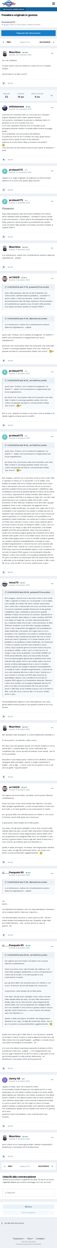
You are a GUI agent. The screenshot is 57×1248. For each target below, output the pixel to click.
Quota (10, 83)
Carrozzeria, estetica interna (28, 24)
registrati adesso (10, 1182)
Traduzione (18, 1238)
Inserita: (20, 55)
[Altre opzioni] (52, 53)
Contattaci (40, 1238)
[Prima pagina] (3, 42)
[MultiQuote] (3, 83)
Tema (29, 1238)
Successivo (45, 42)
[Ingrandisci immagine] (3, 145)
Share (29, 1207)
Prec (9, 42)
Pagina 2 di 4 (25, 42)
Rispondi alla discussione (28, 33)
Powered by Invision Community (28, 1244)
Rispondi (11, 1193)
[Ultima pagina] (53, 42)
